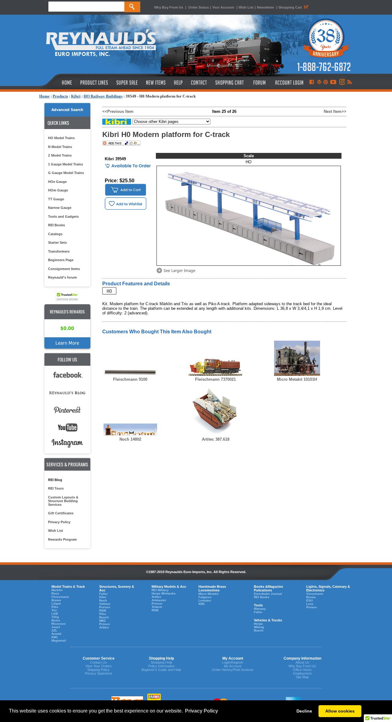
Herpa (258, 623)
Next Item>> (335, 111)
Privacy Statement (98, 673)
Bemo (55, 620)
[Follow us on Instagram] (341, 82)
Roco (55, 593)
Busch (104, 617)
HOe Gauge (57, 181)
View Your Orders (98, 666)
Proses (104, 624)
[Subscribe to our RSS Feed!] (349, 82)
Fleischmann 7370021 (215, 379)
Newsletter (265, 7)
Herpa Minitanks (164, 593)
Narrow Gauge (59, 207)
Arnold (56, 633)
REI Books (56, 225)
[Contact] (199, 82)
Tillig (55, 617)
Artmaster (159, 600)
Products (60, 96)
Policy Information (161, 666)
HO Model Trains (61, 138)
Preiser (104, 607)
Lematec (204, 600)
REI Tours (56, 488)
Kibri (76, 96)
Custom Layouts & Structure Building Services (63, 500)
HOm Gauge (58, 190)
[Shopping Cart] (229, 82)
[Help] (179, 82)
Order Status (198, 7)
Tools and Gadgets (63, 216)
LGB (54, 613)
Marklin (56, 590)
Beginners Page (61, 260)
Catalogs (55, 234)
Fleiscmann (60, 596)
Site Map (302, 677)
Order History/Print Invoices (233, 670)
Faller (103, 593)
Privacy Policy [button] (201, 710)
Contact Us (98, 662)
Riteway (260, 608)
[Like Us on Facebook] (311, 82)
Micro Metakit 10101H (297, 379)
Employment (302, 673)
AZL (54, 630)
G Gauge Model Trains (66, 173)
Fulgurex (205, 597)
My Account (232, 666)
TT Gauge (56, 199)
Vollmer (105, 603)
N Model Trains (60, 147)
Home (44, 96)
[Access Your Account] (288, 82)
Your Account (223, 7)
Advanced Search (67, 110)
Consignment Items (64, 269)
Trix (54, 610)
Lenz (309, 603)
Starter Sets (57, 242)
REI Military (160, 590)
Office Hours (302, 670)
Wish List (246, 7)
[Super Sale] (127, 82)
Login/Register (232, 662)
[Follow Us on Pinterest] (325, 82)
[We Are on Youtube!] (333, 82)
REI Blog (55, 480)
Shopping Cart (290, 7)
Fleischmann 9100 (130, 379)
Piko (54, 607)
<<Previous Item (118, 111)
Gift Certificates (61, 513)
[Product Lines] (94, 82)
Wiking (259, 627)
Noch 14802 (130, 439)
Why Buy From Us (168, 7)
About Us (302, 662)
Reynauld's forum (62, 277)
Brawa (56, 600)
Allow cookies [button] (340, 711)
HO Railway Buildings (103, 96)
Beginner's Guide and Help (161, 670)
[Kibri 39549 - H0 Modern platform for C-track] (177, 272)
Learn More (67, 343)
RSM (102, 610)
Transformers (59, 251)
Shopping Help (161, 662)
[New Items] (156, 82)
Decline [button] (304, 711)
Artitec (104, 627)
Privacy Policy (59, 522)
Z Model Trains (60, 155)
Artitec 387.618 (215, 439)
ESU (309, 600)
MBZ (102, 620)
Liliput (56, 603)
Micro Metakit (208, 593)
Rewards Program (62, 539)
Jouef (55, 627)
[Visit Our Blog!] (319, 82)
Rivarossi (58, 623)
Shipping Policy (98, 670)
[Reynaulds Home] (57, 82)
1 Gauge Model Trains (65, 164)
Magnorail (58, 640)
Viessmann (314, 593)
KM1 (54, 637)
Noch (103, 600)
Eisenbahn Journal (268, 593)
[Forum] (259, 82)
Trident (157, 607)
